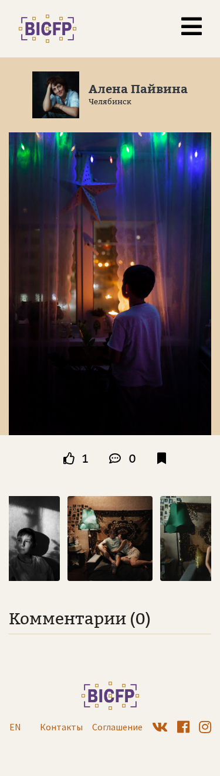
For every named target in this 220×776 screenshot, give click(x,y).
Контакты (61, 727)
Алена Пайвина (138, 89)
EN (15, 727)
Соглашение (117, 727)
